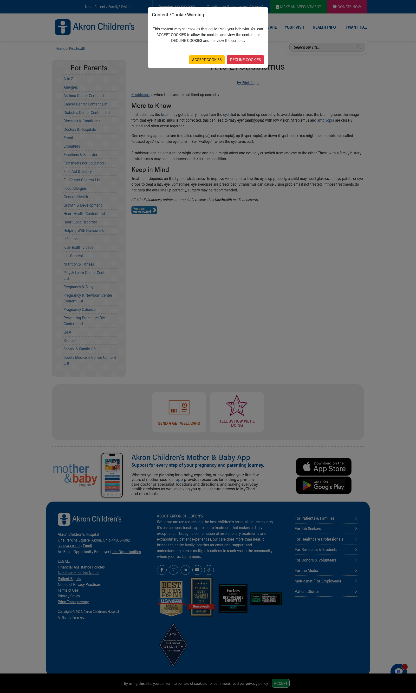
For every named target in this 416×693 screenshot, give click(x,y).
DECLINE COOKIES (245, 59)
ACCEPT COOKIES (207, 59)
